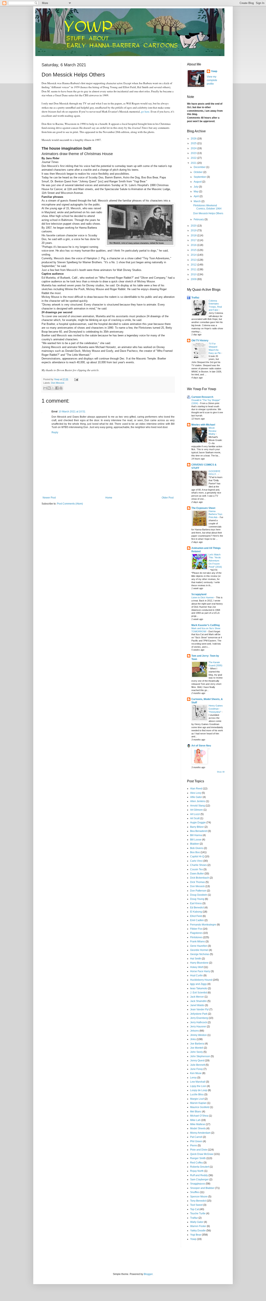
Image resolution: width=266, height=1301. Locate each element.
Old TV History (199, 340)
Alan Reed (196, 788)
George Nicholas (199, 954)
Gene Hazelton (198, 945)
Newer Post (49, 497)
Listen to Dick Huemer (202, 597)
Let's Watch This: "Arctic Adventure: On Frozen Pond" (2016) (215, 560)
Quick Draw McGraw (201, 1154)
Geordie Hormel (199, 950)
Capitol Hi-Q (197, 856)
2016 (194, 245)
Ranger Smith (198, 1158)
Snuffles (194, 1192)
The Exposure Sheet (203, 508)
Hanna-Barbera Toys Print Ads (215, 514)
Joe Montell (196, 1047)
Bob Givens (196, 848)
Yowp (57, 379)
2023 (194, 153)
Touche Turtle (198, 1213)
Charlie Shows (198, 865)
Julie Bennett (197, 1064)
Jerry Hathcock (198, 1022)
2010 (194, 274)
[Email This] (45, 388)
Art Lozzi (195, 814)
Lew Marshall (197, 1081)
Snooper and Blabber (202, 1188)
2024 (194, 148)
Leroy (193, 1077)
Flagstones (196, 933)
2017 (194, 240)
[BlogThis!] (49, 388)
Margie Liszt (197, 1098)
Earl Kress (196, 903)
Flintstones (196, 937)
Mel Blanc (195, 1111)
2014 (194, 254)
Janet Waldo (197, 1005)
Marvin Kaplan (198, 1103)
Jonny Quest (197, 1060)
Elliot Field (196, 916)
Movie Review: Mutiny (213, 431)
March (197, 201)
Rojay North (197, 1171)
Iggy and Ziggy (198, 984)
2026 (194, 138)
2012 (194, 264)
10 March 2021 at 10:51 (72, 411)
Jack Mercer (197, 996)
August (198, 181)
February (199, 219)
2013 (194, 259)
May (196, 191)
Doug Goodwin (198, 894)
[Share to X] (53, 388)
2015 (194, 250)
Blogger (148, 1274)
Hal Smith (195, 958)
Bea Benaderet (198, 831)
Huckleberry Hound (201, 979)
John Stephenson (200, 1056)
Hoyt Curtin (196, 975)
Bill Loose (195, 839)
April (197, 196)
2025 (194, 143)
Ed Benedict (197, 907)
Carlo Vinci (196, 860)
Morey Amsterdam (200, 1132)
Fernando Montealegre (203, 924)
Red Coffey (196, 1162)
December (200, 167)
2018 (194, 235)
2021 (194, 163)
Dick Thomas (197, 882)
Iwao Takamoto (198, 988)
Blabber (194, 843)
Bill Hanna (196, 835)
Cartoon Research (202, 397)
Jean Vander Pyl (199, 1009)
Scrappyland (198, 594)
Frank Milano (197, 941)
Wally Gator (196, 1222)
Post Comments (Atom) (70, 503)
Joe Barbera (197, 1043)
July (196, 186)
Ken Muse (196, 1073)
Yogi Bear (195, 1234)
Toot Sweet (196, 1204)
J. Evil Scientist (198, 992)
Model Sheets (198, 1128)
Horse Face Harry (200, 971)
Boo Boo (195, 852)
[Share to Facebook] (57, 388)
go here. (145, 111)
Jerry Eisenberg (199, 1018)
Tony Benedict (198, 1200)
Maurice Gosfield (199, 1107)
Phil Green (196, 1141)
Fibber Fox (196, 928)
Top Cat (194, 1209)
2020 (194, 225)
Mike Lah (195, 1120)
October (198, 172)
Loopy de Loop (198, 1090)
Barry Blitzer (197, 826)
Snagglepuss (197, 1183)
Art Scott (195, 818)
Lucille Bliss (197, 1094)
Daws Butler (197, 873)
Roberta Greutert (199, 1166)
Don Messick (57, 383)
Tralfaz (195, 297)
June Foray (196, 1069)
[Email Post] (75, 379)
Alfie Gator (196, 797)
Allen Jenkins (197, 801)
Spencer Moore (199, 1196)
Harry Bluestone (199, 962)
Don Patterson (198, 890)
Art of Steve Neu (201, 745)
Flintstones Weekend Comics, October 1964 (207, 207)
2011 (194, 269)
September (200, 176)
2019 (194, 230)
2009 (194, 279)
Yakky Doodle (198, 1230)
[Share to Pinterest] (61, 388)
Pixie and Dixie (198, 1149)
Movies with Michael (203, 424)
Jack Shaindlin (198, 1001)
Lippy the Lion (198, 1086)
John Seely (196, 1052)
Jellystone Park (198, 1013)
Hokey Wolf (196, 967)
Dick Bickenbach (199, 877)
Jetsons (194, 1030)
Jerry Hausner (198, 1026)
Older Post (168, 497)
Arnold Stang (197, 805)
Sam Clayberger (199, 1179)
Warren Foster (198, 1226)
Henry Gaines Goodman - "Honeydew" (216, 708)
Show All (220, 772)
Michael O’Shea (199, 1115)
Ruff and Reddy (199, 1175)
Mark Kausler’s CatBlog (205, 625)
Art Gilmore (196, 809)
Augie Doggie (198, 822)
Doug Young (197, 899)
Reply (55, 432)
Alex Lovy (195, 792)
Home (108, 497)
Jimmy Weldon (198, 1035)
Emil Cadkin (197, 920)
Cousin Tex (196, 869)
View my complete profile (212, 80)
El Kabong (196, 911)
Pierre (193, 1145)
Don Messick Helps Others (208, 213)
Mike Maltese (197, 1124)
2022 (194, 158)
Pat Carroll (196, 1137)
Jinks (193, 1039)
